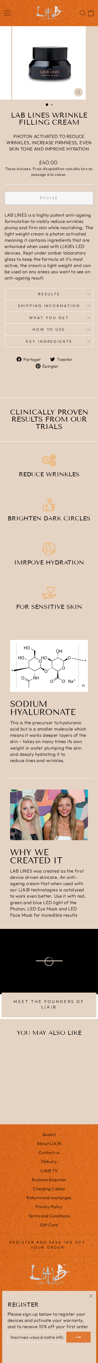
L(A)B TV (49, 1170)
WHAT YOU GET (49, 317)
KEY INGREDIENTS (49, 341)
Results (49, 294)
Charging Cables (49, 1188)
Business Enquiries (49, 1179)
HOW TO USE (49, 329)
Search (49, 1134)
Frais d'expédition (49, 168)
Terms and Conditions (49, 1215)
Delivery (49, 1161)
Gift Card (49, 1224)
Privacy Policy (49, 1206)
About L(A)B (49, 1143)
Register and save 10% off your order (48, 1245)
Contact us (49, 1152)
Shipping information (49, 305)
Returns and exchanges (49, 1197)
